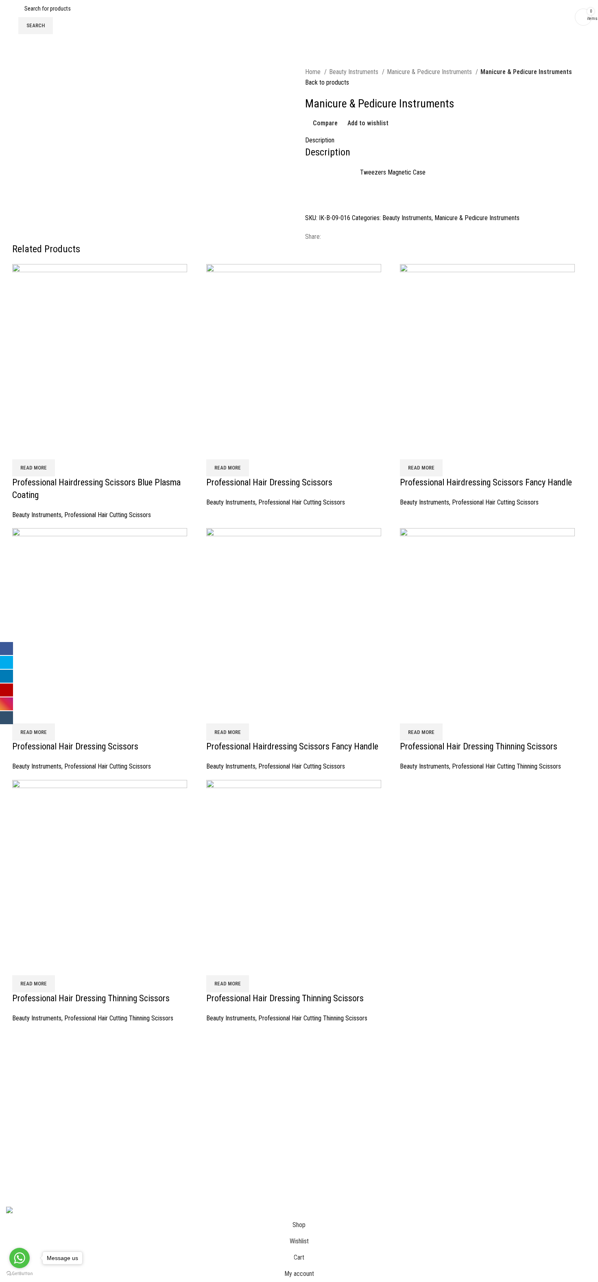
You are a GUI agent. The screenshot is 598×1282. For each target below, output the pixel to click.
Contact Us (20, 1091)
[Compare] (22, 449)
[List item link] (299, 1142)
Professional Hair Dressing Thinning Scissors (478, 746)
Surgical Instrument (479, 1061)
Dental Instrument (477, 1076)
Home (313, 72)
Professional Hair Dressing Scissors (269, 482)
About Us (17, 1061)
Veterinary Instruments (484, 1107)
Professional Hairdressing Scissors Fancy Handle (486, 482)
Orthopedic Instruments (485, 1122)
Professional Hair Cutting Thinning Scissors (506, 766)
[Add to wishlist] (66, 449)
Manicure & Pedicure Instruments (430, 72)
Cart (11, 1076)
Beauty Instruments (354, 72)
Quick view (44, 449)
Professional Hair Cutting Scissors (107, 515)
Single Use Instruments (484, 1137)
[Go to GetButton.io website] (20, 1273)
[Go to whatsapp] (19, 1258)
